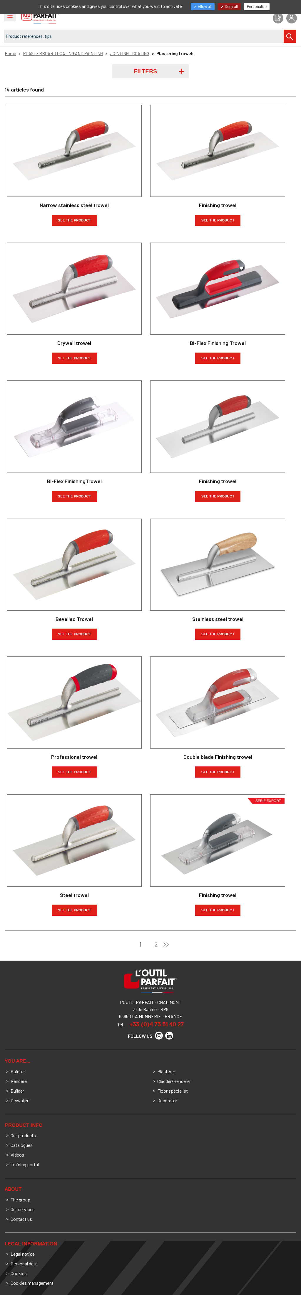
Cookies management (32, 1283)
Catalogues (22, 1145)
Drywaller (20, 1100)
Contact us (21, 1219)
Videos (17, 1154)
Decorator (167, 1100)
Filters (145, 71)
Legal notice (23, 1254)
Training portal (25, 1164)
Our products (23, 1135)
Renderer (19, 1081)
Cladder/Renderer (174, 1081)
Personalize (257, 6)
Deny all (231, 6)
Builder (17, 1090)
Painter (18, 1071)
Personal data (24, 1263)
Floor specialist (172, 1090)
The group (20, 1199)
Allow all (204, 6)
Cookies (19, 1273)
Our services (23, 1209)
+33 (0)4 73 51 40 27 (156, 1024)
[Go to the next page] (166, 944)
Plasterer (166, 1071)
